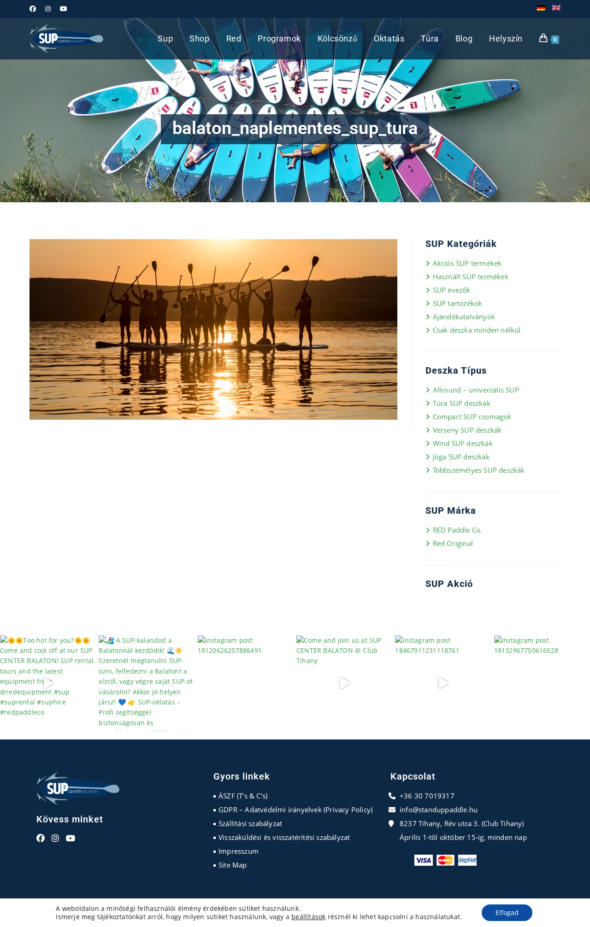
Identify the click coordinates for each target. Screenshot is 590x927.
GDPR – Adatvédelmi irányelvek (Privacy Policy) (295, 809)
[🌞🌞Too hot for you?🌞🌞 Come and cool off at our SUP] (48, 683)
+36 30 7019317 (427, 795)
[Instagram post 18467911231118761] (443, 683)
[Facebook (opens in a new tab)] (35, 8)
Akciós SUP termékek (467, 263)
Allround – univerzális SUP (476, 389)
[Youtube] (70, 838)
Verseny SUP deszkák (467, 429)
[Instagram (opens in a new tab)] (48, 8)
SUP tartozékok (457, 303)
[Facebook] (40, 838)
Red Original (453, 543)
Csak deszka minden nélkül (476, 329)
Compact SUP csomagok (472, 416)
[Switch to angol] (556, 9)
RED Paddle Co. (457, 529)
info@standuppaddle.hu (439, 809)
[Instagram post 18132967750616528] (542, 683)
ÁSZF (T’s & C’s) (242, 795)
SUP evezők (451, 289)
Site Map (232, 864)
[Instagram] (55, 838)
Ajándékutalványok (464, 316)
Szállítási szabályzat (250, 823)
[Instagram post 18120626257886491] (246, 683)
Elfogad (507, 912)
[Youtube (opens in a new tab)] (63, 8)
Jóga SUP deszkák (461, 456)
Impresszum (238, 851)
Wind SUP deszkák (462, 443)
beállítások (308, 917)
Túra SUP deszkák (461, 403)
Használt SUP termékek (470, 276)
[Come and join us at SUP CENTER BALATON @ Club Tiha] (344, 683)
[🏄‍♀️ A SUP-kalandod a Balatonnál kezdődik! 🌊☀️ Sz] (147, 683)
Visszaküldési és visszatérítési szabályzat (284, 837)
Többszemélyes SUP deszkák (479, 470)
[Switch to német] (541, 9)
